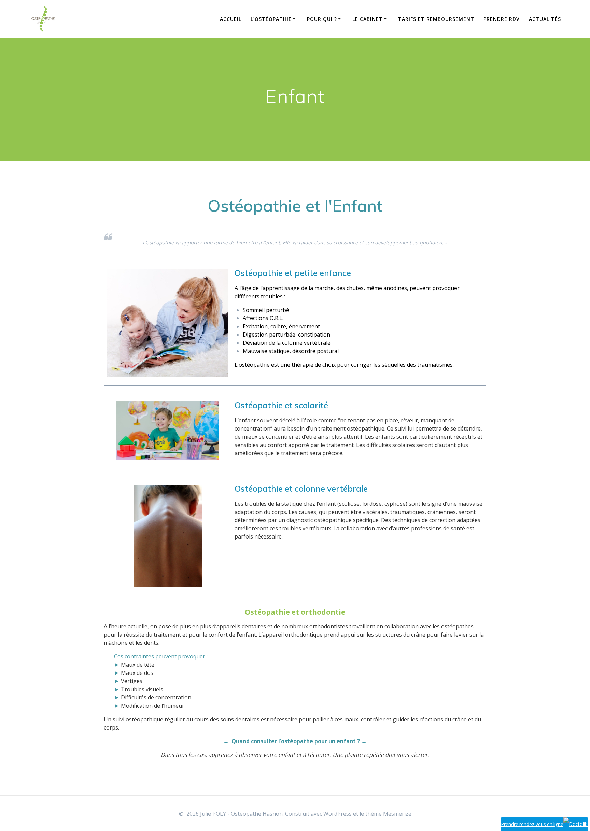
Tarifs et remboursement (436, 19)
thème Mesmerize (388, 813)
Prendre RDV (501, 19)
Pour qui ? (322, 19)
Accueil (230, 19)
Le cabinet (367, 19)
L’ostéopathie (271, 19)
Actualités (545, 19)
